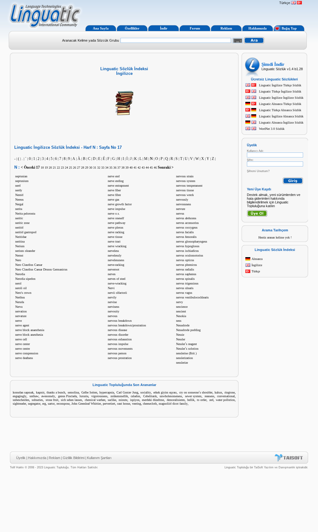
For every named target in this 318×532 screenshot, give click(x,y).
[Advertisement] (180, 11)
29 (86, 167)
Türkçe (256, 271)
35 (110, 167)
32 (98, 167)
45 (151, 167)
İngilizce (257, 265)
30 (90, 167)
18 (42, 167)
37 (118, 167)
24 (66, 167)
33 (102, 167)
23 (62, 167)
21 (54, 167)
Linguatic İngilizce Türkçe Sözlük (280, 85)
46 (155, 167)
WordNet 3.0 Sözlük (271, 128)
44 (147, 167)
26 (74, 167)
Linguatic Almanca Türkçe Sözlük (280, 104)
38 (123, 167)
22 (58, 167)
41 (135, 167)
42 (139, 167)
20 (50, 167)
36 (114, 167)
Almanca (257, 259)
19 (46, 167)
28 (82, 167)
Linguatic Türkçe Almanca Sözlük (280, 110)
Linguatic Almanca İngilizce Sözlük (281, 122)
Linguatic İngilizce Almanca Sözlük (281, 116)
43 (143, 167)
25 (70, 167)
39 (127, 167)
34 (106, 167)
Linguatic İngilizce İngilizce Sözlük (281, 97)
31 (94, 167)
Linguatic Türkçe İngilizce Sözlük (280, 91)
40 (131, 167)
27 (78, 167)
